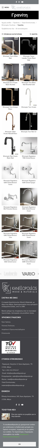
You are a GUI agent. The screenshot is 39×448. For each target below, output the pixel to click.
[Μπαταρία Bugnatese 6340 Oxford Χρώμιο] (28, 170)
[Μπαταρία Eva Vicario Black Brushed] (10, 72)
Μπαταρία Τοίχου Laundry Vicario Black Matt (29, 58)
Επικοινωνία (6, 333)
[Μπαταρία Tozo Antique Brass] (10, 97)
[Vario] (28, 273)
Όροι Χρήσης (6, 322)
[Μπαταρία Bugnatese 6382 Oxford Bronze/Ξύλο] (10, 223)
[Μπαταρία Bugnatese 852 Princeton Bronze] (10, 196)
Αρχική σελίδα (6, 22)
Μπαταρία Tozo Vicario (28, 107)
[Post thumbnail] (6, 416)
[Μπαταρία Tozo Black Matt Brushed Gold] (28, 72)
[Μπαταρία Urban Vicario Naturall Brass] (10, 121)
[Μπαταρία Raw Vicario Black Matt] (10, 145)
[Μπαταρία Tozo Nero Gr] (28, 121)
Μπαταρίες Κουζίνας (8, 25)
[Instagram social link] (19, 2)
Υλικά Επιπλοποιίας (28, 22)
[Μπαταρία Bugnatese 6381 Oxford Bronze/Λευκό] (28, 196)
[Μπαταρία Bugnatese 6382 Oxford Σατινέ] (10, 249)
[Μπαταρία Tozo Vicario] (28, 97)
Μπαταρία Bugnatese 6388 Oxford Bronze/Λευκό (29, 261)
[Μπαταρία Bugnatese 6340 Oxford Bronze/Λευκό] (10, 170)
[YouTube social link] (22, 2)
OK (19, 444)
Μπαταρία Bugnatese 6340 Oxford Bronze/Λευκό (10, 182)
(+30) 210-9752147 (12, 370)
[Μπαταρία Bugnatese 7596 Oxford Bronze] (28, 145)
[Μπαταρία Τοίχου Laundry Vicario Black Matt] (28, 46)
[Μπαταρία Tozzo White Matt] (10, 46)
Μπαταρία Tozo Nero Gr (28, 132)
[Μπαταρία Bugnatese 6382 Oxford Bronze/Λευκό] (28, 223)
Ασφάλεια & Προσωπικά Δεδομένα (13, 329)
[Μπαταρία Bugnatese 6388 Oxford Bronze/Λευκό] (28, 249)
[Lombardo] (11, 273)
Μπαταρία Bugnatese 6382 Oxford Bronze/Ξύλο (10, 235)
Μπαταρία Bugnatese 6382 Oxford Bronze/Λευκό (29, 235)
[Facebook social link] (16, 2)
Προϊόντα (16, 22)
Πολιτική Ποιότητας (8, 325)
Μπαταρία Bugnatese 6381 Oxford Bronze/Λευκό (29, 209)
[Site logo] (21, 7)
